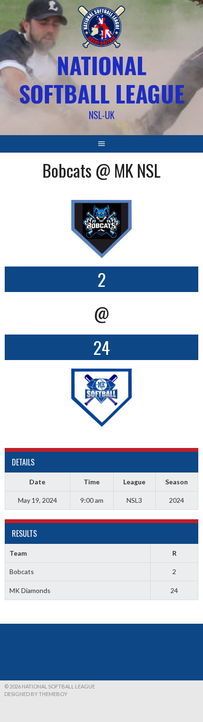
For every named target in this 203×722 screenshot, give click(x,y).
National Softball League (102, 79)
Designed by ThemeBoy (36, 694)
